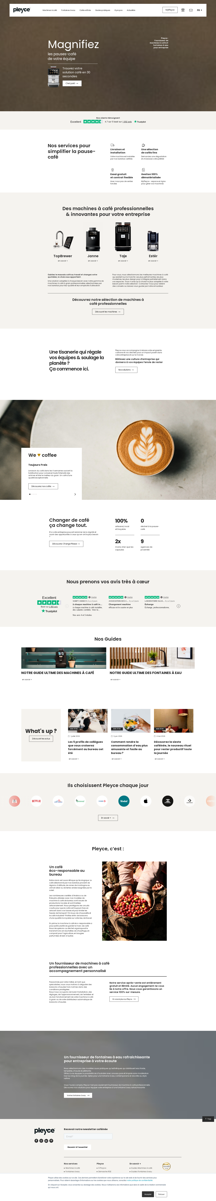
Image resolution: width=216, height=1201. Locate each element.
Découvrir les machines (106, 311)
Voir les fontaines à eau (76, 1095)
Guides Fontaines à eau (141, 1171)
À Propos (102, 1168)
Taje (123, 256)
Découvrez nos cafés (41, 486)
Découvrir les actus (41, 738)
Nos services (70, 1163)
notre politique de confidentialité (140, 1180)
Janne (92, 256)
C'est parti (71, 83)
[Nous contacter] (191, 10)
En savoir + (74, 759)
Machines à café (50, 10)
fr (198, 10)
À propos (118, 10)
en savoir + (63, 261)
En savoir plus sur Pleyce (122, 999)
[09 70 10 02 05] (183, 10)
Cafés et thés (85, 10)
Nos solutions (124, 369)
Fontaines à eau (68, 10)
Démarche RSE (104, 1171)
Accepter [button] (147, 1194)
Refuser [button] (161, 1194)
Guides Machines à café (141, 1168)
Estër (153, 256)
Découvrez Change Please (64, 543)
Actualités (131, 10)
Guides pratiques (102, 10)
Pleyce (100, 1163)
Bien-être (74, 729)
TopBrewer (62, 256)
